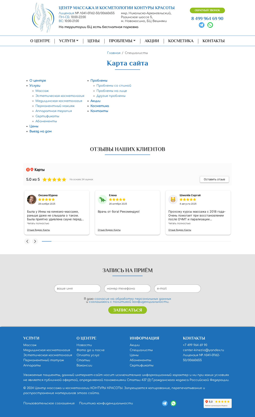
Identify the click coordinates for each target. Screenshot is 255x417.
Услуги (34, 85)
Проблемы (99, 80)
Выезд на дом (40, 131)
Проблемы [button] (120, 41)
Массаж (42, 91)
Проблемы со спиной (114, 85)
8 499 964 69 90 (207, 18)
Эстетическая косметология (59, 96)
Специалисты (141, 350)
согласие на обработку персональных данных (132, 299)
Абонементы (46, 121)
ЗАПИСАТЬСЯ (127, 310)
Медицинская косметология (58, 101)
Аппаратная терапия (53, 111)
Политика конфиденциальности (106, 403)
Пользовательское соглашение (49, 403)
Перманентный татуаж (43, 360)
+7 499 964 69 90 (195, 345)
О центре (40, 41)
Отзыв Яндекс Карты (38, 229)
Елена (113, 195)
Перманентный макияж (55, 106)
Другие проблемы (111, 96)
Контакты (214, 41)
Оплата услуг (88, 355)
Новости (84, 345)
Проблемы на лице (112, 91)
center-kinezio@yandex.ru (203, 350)
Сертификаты (47, 116)
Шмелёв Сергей (190, 195)
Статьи (83, 360)
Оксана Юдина (47, 195)
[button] (27, 241)
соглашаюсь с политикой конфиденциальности (128, 302)
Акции (152, 41)
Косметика (180, 41)
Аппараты (32, 365)
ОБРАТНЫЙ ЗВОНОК (207, 10)
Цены (94, 41)
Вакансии (84, 365)
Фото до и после (91, 350)
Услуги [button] (67, 41)
